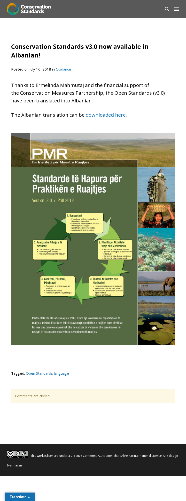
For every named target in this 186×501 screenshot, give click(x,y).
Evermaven (14, 465)
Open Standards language (47, 373)
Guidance (63, 69)
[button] (176, 9)
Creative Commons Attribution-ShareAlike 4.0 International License (116, 456)
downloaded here (106, 115)
